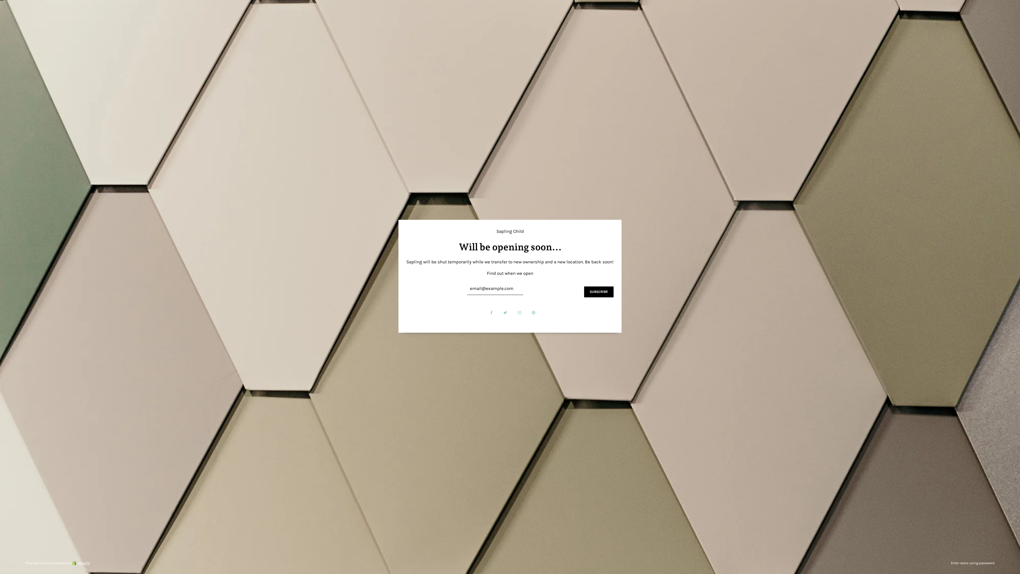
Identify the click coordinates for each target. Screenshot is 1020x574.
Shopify (84, 563)
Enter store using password (972, 563)
